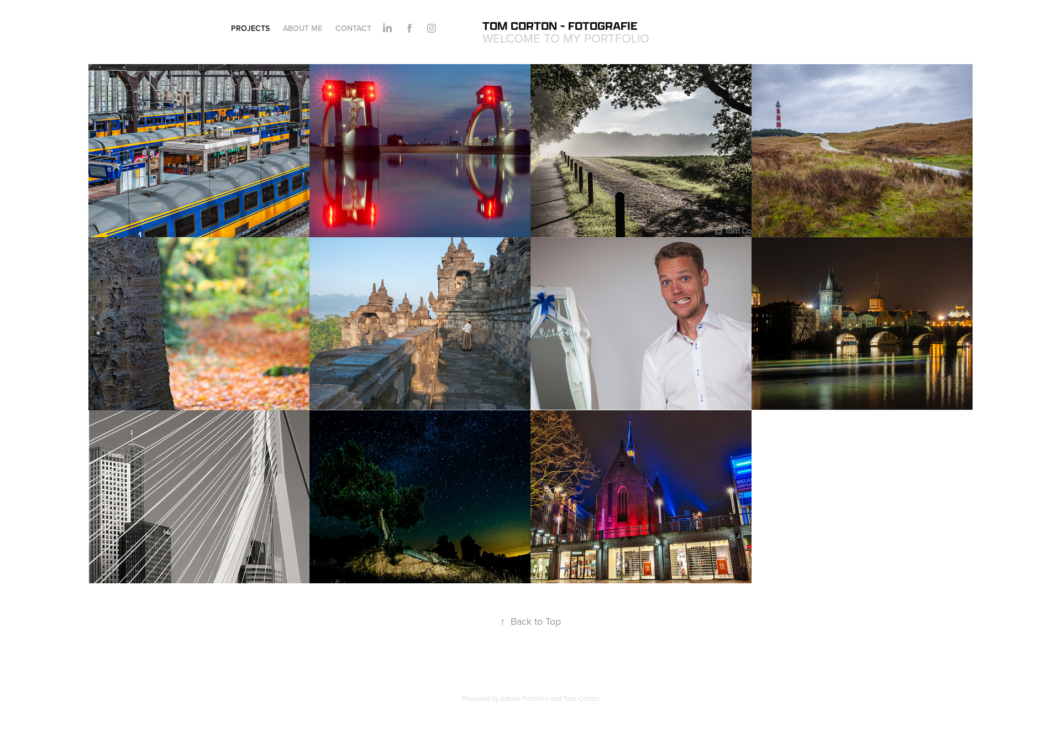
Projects (250, 28)
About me (302, 28)
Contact (353, 28)
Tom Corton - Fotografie (559, 25)
